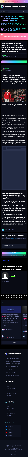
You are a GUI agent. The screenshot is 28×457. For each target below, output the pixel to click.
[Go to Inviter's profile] (3, 336)
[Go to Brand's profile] (3, 69)
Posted (10, 70)
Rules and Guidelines (12, 388)
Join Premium (10, 391)
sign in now (14, 238)
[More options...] (24, 71)
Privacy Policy (13, 454)
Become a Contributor (12, 413)
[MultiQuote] (6, 229)
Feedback (9, 395)
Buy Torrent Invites (11, 393)
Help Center (9, 411)
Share (14, 252)
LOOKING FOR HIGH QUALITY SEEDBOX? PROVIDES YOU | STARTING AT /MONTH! (15, 36)
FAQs (8, 386)
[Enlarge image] (14, 95)
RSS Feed (9, 415)
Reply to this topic (14, 62)
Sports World (12, 57)
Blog (8, 406)
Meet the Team (10, 408)
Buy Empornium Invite (10, 315)
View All (14, 342)
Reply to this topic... (9, 245)
